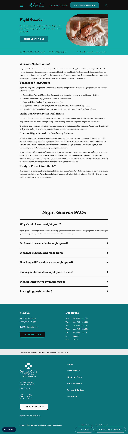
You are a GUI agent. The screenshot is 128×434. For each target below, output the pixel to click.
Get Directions (32, 335)
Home (70, 364)
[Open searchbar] (106, 5)
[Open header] (22, 5)
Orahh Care (57, 425)
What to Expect (74, 383)
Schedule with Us (84, 5)
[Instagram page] (29, 396)
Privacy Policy (25, 425)
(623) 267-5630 (61, 52)
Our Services (73, 371)
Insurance (72, 396)
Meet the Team (74, 377)
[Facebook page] (22, 396)
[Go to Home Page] (37, 5)
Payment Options (75, 390)
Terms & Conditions (38, 425)
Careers (49, 425)
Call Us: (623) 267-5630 (59, 5)
